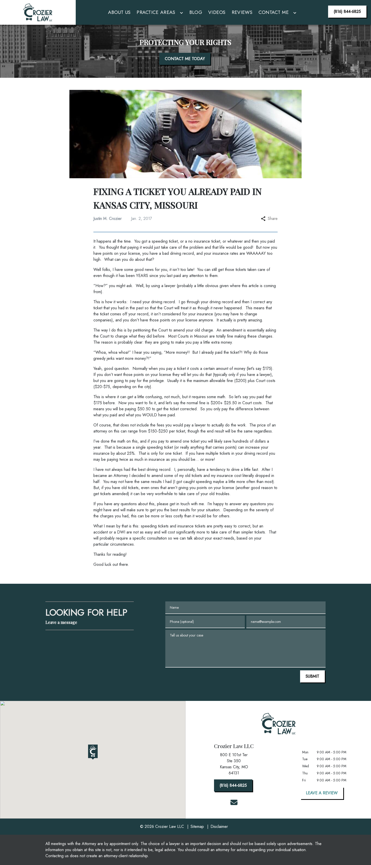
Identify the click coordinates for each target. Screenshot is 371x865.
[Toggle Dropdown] (181, 13)
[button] (93, 752)
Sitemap (197, 826)
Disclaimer (219, 826)
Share (273, 218)
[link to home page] (37, 12)
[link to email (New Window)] (233, 802)
